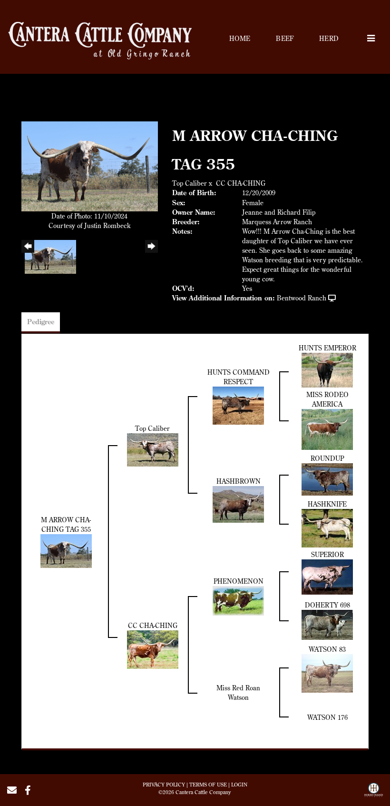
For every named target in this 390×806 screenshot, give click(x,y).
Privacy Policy (164, 784)
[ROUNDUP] (327, 478)
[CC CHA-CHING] (152, 649)
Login (239, 784)
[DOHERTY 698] (327, 623)
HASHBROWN (238, 481)
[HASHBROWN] (238, 503)
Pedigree (40, 322)
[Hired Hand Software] (373, 793)
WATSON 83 (327, 649)
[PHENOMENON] (238, 600)
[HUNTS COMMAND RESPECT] (238, 404)
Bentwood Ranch (301, 298)
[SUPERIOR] (327, 576)
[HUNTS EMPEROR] (327, 369)
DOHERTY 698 (327, 605)
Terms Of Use (208, 784)
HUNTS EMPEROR (327, 348)
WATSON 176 (327, 717)
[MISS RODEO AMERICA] (327, 428)
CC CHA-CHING (240, 183)
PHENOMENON (238, 581)
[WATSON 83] (327, 672)
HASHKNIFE (327, 504)
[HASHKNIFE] (327, 527)
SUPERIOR (327, 554)
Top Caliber (189, 183)
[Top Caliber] (152, 449)
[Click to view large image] (89, 165)
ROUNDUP (327, 458)
